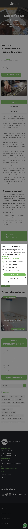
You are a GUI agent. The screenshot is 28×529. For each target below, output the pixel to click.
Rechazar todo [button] (14, 278)
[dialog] (14, 264)
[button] (14, 258)
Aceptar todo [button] (14, 274)
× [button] (24, 246)
